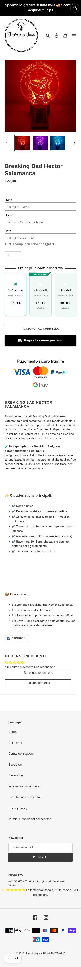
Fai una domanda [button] (38, 683)
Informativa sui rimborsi (24, 786)
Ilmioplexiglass (34, 953)
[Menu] (74, 35)
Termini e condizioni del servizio (29, 819)
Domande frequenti (21, 753)
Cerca (12, 732)
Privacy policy (17, 808)
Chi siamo (15, 743)
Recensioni (15, 775)
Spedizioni (15, 764)
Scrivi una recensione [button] (38, 672)
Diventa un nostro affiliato (25, 797)
